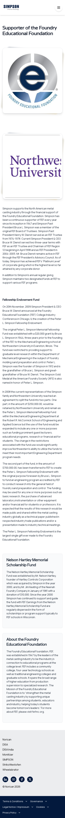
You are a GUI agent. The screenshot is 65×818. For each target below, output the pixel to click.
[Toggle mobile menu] (58, 7)
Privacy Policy (9, 812)
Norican (7, 739)
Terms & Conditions (13, 801)
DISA (5, 744)
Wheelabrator (11, 769)
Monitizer (8, 754)
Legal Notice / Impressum (16, 806)
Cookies (40, 806)
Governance (36, 801)
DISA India (8, 749)
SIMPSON (8, 759)
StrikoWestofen (12, 764)
